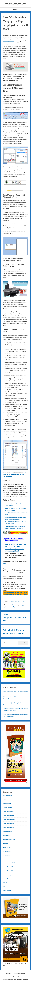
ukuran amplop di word (13, 607)
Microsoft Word (7, 843)
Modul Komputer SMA (9, 859)
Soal (4, 886)
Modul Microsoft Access (9, 867)
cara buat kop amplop (13, 605)
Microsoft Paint (7, 835)
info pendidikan (7, 803)
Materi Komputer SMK (9, 823)
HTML (4, 799)
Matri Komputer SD (8, 831)
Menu (16, 9)
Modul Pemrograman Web (10, 875)
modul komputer (7, 851)
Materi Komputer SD (8, 815)
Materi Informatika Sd (8, 811)
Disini (4, 563)
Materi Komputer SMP (9, 827)
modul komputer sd (8, 855)
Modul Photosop (7, 879)
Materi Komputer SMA (9, 819)
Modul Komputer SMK (9, 863)
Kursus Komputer (15, 601)
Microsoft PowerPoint (9, 839)
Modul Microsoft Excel (9, 871)
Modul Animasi (7, 847)
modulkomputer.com (8, 41)
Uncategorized (7, 890)
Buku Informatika (7, 795)
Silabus (5, 882)
